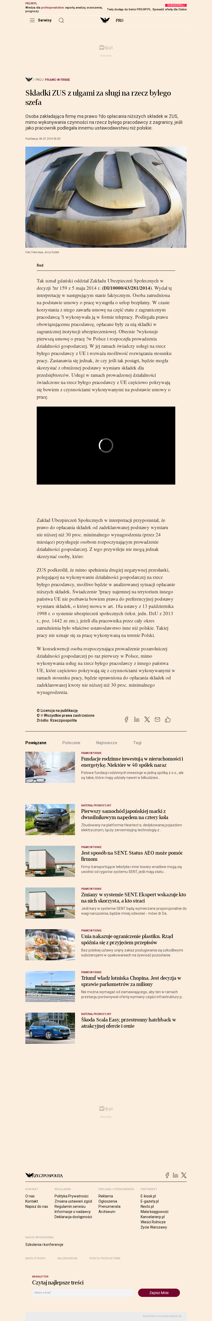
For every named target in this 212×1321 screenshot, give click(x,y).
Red (40, 265)
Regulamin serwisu (70, 1206)
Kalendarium (67, 1258)
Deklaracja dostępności (73, 1217)
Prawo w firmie (57, 80)
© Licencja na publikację (57, 710)
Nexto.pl (147, 1206)
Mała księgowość (155, 1212)
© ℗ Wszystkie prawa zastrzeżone (65, 715)
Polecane (71, 742)
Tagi (137, 742)
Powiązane (36, 742)
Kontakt (31, 1201)
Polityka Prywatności (71, 1196)
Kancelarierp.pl (153, 1217)
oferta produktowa (104, 1258)
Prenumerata (109, 1206)
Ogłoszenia (108, 1201)
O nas (30, 1196)
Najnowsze (106, 742)
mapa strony (35, 1258)
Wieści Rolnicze (153, 1222)
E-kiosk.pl (148, 1196)
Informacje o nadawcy (73, 1212)
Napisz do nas (36, 1206)
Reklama (106, 1196)
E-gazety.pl (150, 1201)
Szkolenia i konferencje (44, 1244)
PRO (119, 20)
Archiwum (107, 1212)
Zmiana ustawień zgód (73, 1201)
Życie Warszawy (154, 1227)
